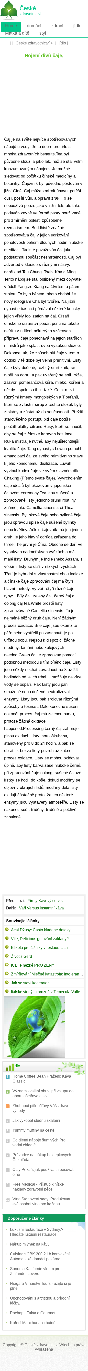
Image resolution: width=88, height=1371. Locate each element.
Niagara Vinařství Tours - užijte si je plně (40, 1285)
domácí (34, 25)
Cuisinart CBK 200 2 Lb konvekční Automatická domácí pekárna (40, 1256)
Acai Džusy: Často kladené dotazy (40, 930)
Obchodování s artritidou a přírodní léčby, (40, 1300)
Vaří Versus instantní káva (42, 908)
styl (42, 33)
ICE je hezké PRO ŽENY (33, 965)
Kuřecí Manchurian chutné (32, 1323)
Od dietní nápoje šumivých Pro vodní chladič (39, 1142)
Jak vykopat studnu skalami (36, 1120)
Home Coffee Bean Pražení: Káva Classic (41, 1078)
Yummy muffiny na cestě (33, 1130)
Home (11, 25)
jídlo (77, 25)
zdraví (57, 25)
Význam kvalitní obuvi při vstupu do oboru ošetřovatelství (43, 1093)
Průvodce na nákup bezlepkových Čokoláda (41, 1157)
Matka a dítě (17, 33)
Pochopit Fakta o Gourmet (32, 1313)
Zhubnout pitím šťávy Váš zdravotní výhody (43, 1108)
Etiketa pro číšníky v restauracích (39, 948)
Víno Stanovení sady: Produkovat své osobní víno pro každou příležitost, (41, 1201)
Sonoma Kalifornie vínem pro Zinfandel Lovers (35, 1271)
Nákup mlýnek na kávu (30, 1244)
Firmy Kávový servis (46, 901)
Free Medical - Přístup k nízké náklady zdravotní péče (38, 1186)
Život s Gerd (21, 956)
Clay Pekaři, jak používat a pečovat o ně (42, 1172)
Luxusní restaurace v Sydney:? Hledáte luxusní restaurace (36, 1231)
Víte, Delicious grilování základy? (40, 939)
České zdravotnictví (33, 43)
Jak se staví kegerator (30, 983)
